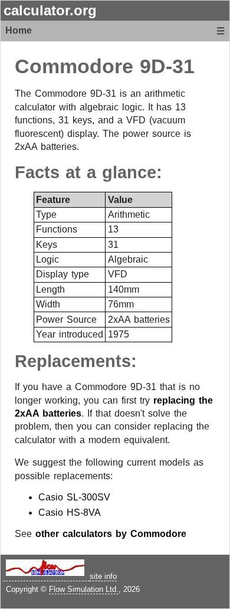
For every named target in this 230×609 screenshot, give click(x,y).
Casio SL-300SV (74, 497)
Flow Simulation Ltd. (84, 589)
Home (18, 30)
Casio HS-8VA (69, 513)
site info (103, 576)
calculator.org (50, 10)
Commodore (74, 66)
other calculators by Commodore (110, 534)
